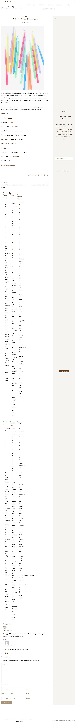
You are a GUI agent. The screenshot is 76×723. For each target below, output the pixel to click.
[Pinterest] (5, 1)
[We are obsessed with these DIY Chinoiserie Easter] (68, 201)
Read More (6, 381)
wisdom (10, 118)
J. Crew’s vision (8, 143)
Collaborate (22, 719)
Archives (13, 719)
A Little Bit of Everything (5, 223)
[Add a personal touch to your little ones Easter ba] (59, 195)
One (2, 113)
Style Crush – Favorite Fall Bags (19, 229)
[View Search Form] (74, 1)
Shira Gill (6, 630)
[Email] (10, 1)
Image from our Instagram (8, 165)
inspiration (25, 16)
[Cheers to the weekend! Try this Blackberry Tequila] (59, 297)
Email (28, 693)
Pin (2, 161)
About (29, 5)
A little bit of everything (5, 450)
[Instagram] (8, 1)
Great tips (4, 139)
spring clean (11, 122)
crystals (26, 130)
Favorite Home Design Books (12, 457)
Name (28, 689)
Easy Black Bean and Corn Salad (40, 184)
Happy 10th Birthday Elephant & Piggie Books (12, 185)
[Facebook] (2, 1)
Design (13, 428)
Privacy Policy (19, 721)
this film (17, 135)
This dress (4, 152)
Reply (4, 639)
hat (5, 148)
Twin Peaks (14, 126)
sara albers (8, 645)
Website (28, 698)
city (20, 428)
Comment (4, 685)
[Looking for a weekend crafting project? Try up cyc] (68, 244)
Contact (31, 719)
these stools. (16, 156)
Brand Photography (48, 8)
